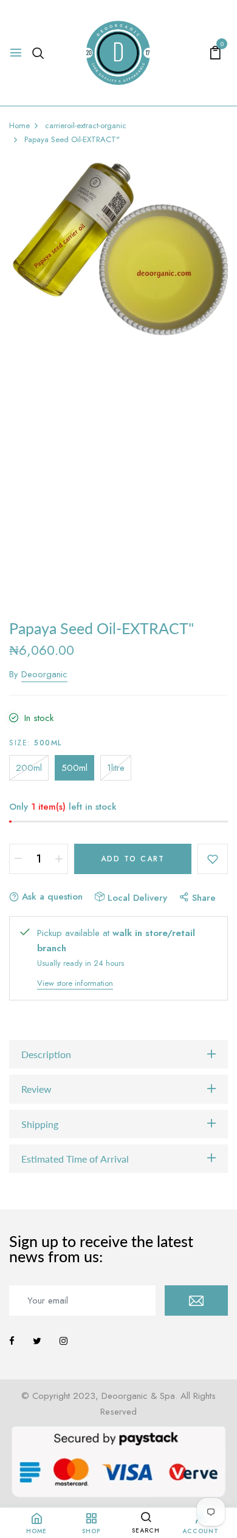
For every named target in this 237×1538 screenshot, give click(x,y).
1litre (116, 767)
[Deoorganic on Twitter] (37, 1341)
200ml (29, 767)
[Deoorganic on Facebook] (12, 1341)
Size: (35, 742)
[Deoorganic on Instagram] (63, 1341)
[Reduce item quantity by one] (18, 858)
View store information (75, 983)
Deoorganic (44, 674)
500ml (74, 767)
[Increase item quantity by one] (58, 858)
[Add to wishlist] (212, 859)
